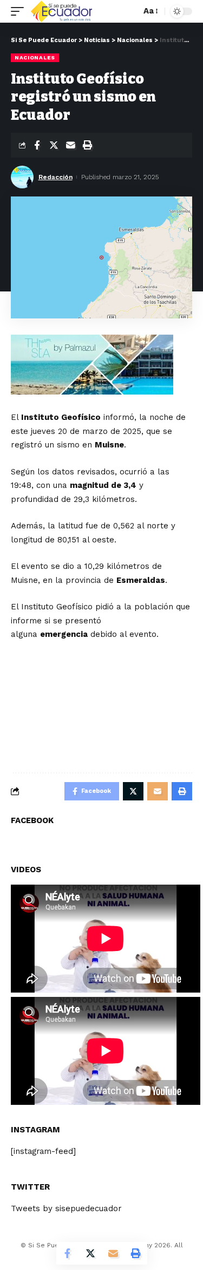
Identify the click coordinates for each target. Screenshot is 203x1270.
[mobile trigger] (20, 11)
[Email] (70, 145)
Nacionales (35, 57)
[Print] (87, 145)
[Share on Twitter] (53, 145)
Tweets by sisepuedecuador (66, 1208)
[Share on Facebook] (36, 145)
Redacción (55, 177)
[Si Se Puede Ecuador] (61, 11)
